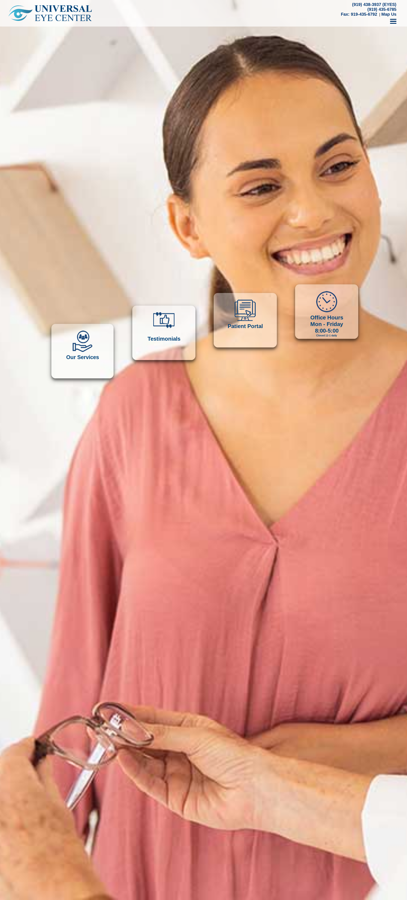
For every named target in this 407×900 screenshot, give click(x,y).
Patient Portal (245, 438)
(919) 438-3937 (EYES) (374, 4)
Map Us (388, 14)
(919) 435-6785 (381, 9)
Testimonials (164, 438)
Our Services (82, 438)
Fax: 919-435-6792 (359, 14)
